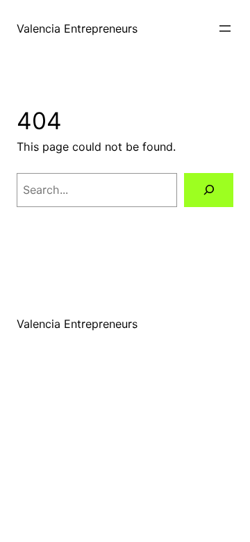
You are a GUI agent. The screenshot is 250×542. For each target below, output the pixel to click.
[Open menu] (225, 28)
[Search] (208, 190)
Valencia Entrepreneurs (77, 28)
